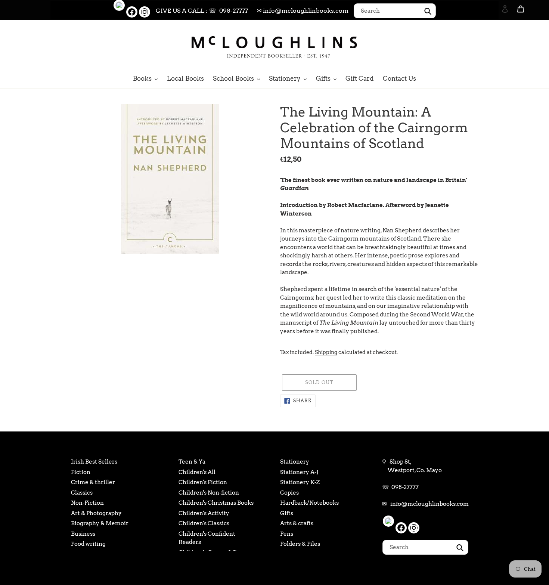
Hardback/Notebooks (309, 502)
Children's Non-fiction (209, 492)
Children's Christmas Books (216, 502)
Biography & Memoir (99, 523)
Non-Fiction (87, 502)
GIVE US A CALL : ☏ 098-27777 (202, 10)
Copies (289, 492)
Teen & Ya (192, 461)
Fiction (80, 472)
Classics (82, 492)
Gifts (286, 513)
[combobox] (395, 10)
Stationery (294, 461)
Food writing (88, 544)
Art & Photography (96, 513)
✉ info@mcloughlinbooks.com (302, 10)
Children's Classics (204, 523)
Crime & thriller (93, 482)
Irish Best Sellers (94, 461)
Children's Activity (204, 513)
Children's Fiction (203, 482)
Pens (286, 533)
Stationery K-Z (300, 482)
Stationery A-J (299, 472)
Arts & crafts (296, 523)
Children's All (197, 472)
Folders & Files (300, 544)
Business (83, 533)
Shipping (326, 352)
